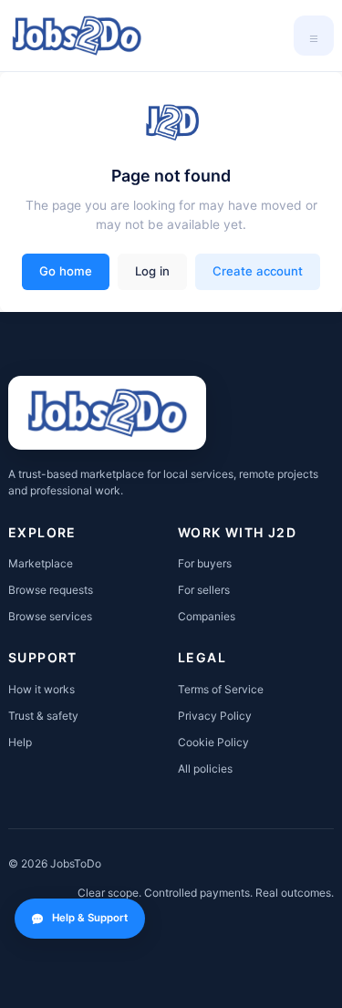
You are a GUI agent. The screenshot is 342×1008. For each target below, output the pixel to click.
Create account (257, 271)
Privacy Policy (215, 715)
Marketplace (40, 563)
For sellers (204, 590)
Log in (152, 271)
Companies (206, 616)
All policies (205, 768)
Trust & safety (43, 715)
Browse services (50, 616)
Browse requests (50, 590)
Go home (65, 271)
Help (20, 742)
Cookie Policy (213, 742)
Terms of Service (221, 689)
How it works (41, 689)
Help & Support (90, 917)
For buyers (205, 563)
